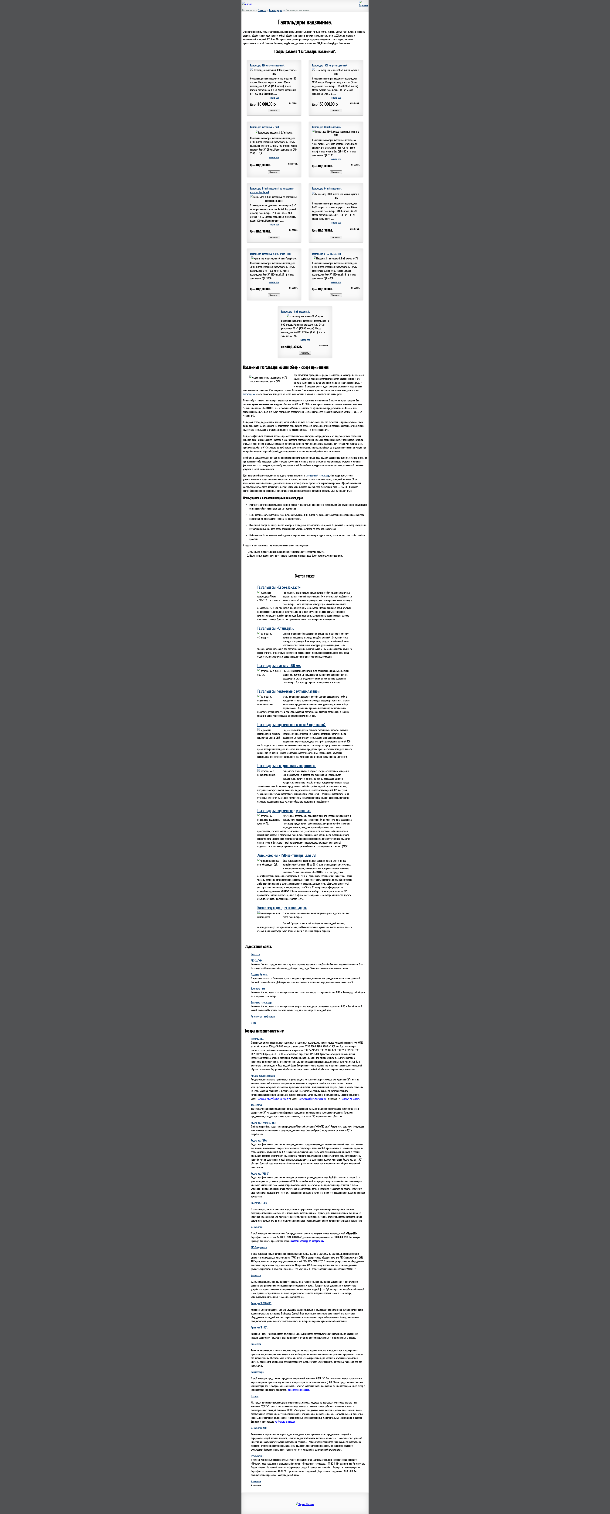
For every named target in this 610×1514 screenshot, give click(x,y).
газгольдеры (249, 394)
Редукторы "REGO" (260, 1173)
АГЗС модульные (259, 1247)
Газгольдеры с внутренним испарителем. (286, 765)
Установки (256, 1275)
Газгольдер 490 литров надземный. (267, 65)
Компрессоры (257, 1372)
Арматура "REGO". (259, 1327)
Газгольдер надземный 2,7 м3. (264, 127)
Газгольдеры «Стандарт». (275, 628)
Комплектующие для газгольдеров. (282, 907)
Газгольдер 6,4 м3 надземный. (327, 188)
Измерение (256, 1481)
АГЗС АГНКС (257, 960)
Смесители (256, 1344)
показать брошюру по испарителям (307, 1241)
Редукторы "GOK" (259, 1203)
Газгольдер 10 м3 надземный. (295, 311)
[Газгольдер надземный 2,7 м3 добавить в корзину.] (274, 172)
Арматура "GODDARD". (261, 1303)
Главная (262, 10)
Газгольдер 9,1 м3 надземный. (326, 254)
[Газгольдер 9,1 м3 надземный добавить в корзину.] (336, 295)
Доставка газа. (258, 988)
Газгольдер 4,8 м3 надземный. (327, 127)
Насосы (254, 1396)
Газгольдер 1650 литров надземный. (329, 65)
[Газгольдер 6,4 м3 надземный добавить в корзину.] (336, 237)
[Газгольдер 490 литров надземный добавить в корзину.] (274, 110)
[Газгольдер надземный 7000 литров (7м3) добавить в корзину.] (274, 295)
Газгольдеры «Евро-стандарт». (279, 587)
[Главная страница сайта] (247, 4)
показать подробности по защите (274, 1098)
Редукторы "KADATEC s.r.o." (264, 1122)
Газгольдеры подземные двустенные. (284, 810)
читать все (274, 97)
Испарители (256, 1227)
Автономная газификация (263, 1016)
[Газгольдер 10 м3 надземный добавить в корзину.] (305, 352)
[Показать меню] (363, 5)
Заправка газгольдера (261, 1002)
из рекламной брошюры (299, 1390)
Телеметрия (256, 1105)
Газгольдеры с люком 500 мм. (279, 665)
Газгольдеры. (275, 10)
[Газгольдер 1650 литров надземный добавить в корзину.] (336, 110)
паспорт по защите (351, 1098)
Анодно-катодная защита (263, 1075)
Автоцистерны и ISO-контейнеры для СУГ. (287, 855)
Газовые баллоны (259, 974)
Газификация (257, 1456)
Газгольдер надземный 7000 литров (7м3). (270, 254)
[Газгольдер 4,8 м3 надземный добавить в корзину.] (336, 172)
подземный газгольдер (318, 475)
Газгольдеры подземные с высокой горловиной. (291, 724)
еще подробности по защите (313, 1098)
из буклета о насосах (285, 1421)
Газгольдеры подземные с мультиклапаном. (288, 691)
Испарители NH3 (259, 1428)
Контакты (255, 954)
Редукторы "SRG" (259, 1140)
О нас (253, 1023)
